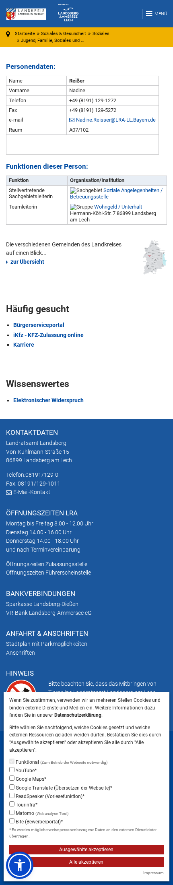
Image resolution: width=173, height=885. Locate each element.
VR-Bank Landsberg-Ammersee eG (49, 613)
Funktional (60, 762)
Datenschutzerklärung (77, 715)
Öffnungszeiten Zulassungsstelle (46, 564)
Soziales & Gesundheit (63, 33)
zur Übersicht (27, 261)
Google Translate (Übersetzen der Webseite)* (63, 788)
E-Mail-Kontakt (31, 492)
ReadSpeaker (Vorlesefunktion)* (49, 796)
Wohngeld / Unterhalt (118, 207)
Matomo (41, 813)
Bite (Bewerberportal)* (38, 822)
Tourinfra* (25, 805)
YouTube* (25, 770)
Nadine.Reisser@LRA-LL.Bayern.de (116, 120)
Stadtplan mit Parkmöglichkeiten (46, 644)
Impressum (153, 873)
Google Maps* (30, 779)
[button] (19, 865)
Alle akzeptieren (86, 862)
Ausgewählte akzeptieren (86, 849)
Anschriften (20, 652)
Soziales (101, 33)
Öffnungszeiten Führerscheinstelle (48, 572)
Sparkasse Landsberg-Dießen (42, 604)
